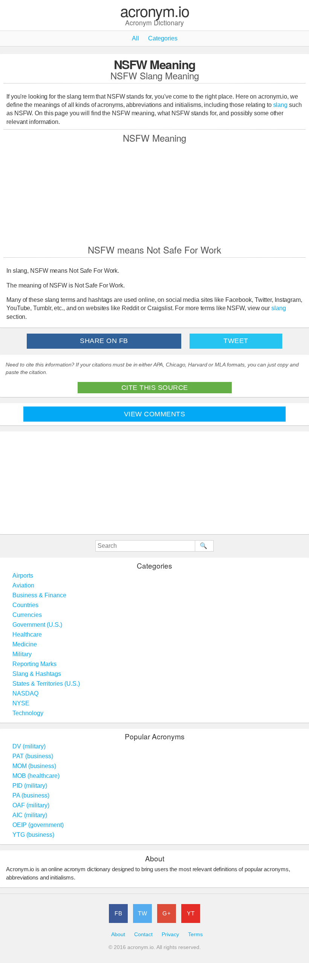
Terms (195, 934)
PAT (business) (32, 756)
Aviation (23, 585)
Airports (22, 575)
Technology (27, 713)
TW (142, 913)
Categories (162, 38)
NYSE (20, 703)
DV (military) (29, 746)
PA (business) (30, 795)
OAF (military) (30, 805)
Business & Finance (39, 595)
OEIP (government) (38, 825)
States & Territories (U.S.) (46, 683)
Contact (143, 934)
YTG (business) (33, 835)
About (118, 934)
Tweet (235, 341)
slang (280, 105)
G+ (166, 913)
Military (22, 654)
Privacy (170, 934)
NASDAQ (25, 693)
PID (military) (29, 785)
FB (118, 913)
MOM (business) (34, 766)
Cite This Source (154, 387)
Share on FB (104, 341)
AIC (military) (29, 815)
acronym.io (154, 11)
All (135, 38)
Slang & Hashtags (36, 674)
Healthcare (27, 634)
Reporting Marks (34, 664)
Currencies (27, 615)
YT (190, 913)
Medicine (24, 644)
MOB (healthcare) (36, 776)
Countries (25, 605)
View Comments (154, 414)
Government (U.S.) (37, 624)
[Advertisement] (154, 193)
